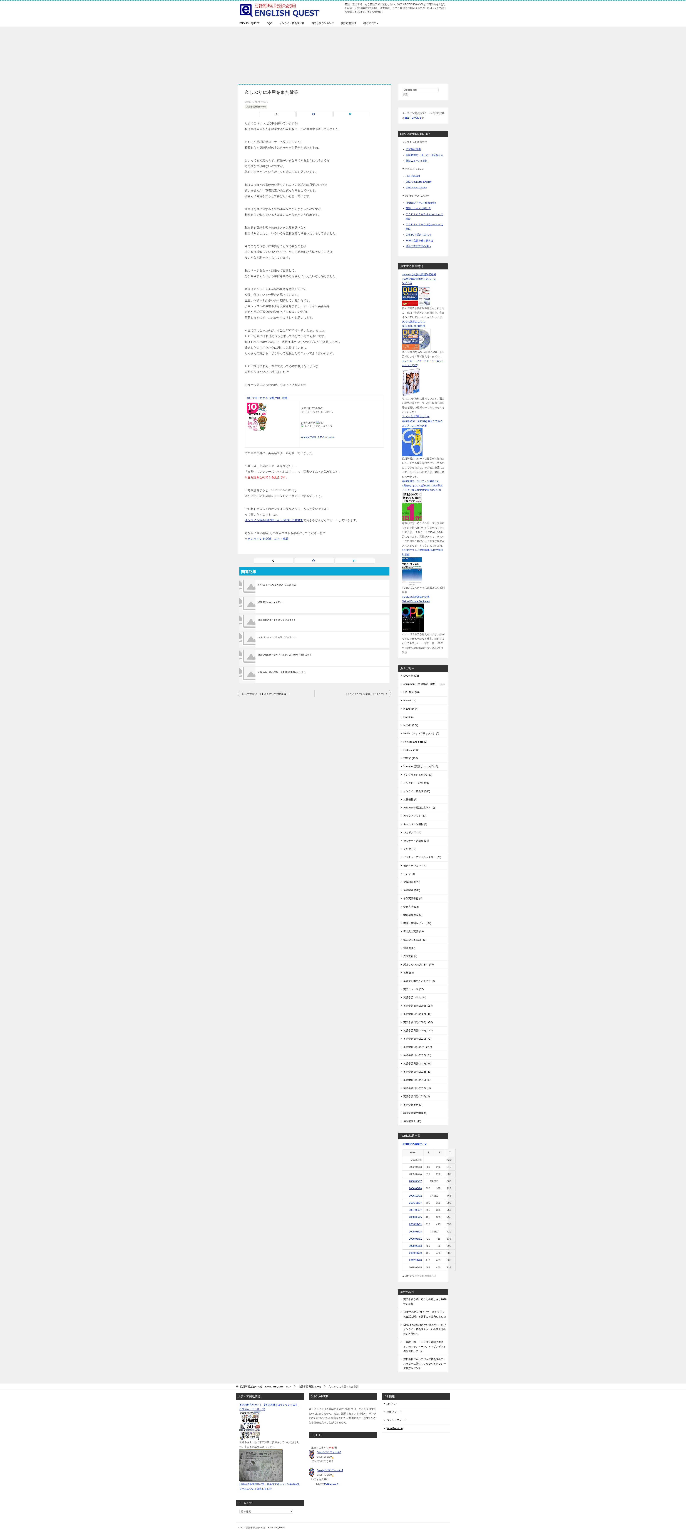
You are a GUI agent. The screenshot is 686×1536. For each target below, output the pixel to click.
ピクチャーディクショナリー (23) (422, 857)
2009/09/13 (415, 1245)
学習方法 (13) (411, 906)
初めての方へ (370, 23)
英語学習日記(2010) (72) (417, 1038)
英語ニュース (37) (413, 989)
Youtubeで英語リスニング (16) (420, 766)
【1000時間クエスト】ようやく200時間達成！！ (265, 693)
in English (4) (410, 708)
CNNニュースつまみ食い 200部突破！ (278, 585)
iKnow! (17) (409, 700)
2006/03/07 (415, 1181)
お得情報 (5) (410, 799)
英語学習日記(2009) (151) (418, 1030)
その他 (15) (409, 848)
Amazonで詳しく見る (313, 437)
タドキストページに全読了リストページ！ (367, 693)
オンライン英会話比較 (291, 23)
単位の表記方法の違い (418, 246)
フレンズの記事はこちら (415, 416)
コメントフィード (397, 1420)
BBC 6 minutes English (418, 181)
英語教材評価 (348, 23)
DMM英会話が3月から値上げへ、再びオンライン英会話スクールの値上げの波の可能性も (424, 1329)
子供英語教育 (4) (412, 898)
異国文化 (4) (410, 956)
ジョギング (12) (412, 832)
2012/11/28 (415, 1260)
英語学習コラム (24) (414, 997)
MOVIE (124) (410, 725)
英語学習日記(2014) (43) (417, 1071)
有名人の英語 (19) (413, 931)
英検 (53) (408, 972)
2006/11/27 (415, 1202)
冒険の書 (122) (411, 881)
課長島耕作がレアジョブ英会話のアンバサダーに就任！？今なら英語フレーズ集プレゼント (424, 1364)
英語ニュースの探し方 (418, 208)
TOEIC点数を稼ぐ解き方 (419, 240)
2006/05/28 (415, 1188)
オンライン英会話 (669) (416, 791)
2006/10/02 (415, 1195)
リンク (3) (409, 873)
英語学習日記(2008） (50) (418, 1022)
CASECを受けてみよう (419, 234)
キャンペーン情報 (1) (415, 824)
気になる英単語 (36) (414, 939)
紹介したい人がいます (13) (418, 964)
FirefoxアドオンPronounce (421, 202)
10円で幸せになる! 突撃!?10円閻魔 (267, 398)
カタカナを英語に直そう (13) (419, 807)
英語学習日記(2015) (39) (417, 1080)
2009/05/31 (415, 1238)
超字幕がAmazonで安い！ (271, 602)
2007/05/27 (415, 1210)
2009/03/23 (415, 1231)
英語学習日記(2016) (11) (417, 1088)
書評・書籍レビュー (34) (417, 923)
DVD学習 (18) (411, 675)
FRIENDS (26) (411, 692)
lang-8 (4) (408, 717)
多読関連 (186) (411, 890)
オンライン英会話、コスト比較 (268, 538)
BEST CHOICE (412, 117)
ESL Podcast (413, 175)
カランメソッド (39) (414, 815)
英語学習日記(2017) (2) (416, 1096)
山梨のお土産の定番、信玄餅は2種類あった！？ (282, 672)
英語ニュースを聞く (417, 160)
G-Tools (331, 437)
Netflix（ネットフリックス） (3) (421, 733)
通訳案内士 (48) (412, 1121)
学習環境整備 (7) (412, 915)
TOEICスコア (331, 1483)
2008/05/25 (415, 1217)
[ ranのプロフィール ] (329, 1452)
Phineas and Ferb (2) (415, 741)
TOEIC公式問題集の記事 (416, 596)
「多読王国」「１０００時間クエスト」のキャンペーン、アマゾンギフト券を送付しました (424, 1346)
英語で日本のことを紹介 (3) (419, 981)
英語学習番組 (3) (412, 1104)
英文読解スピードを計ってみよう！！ (277, 620)
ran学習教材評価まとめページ (419, 278)
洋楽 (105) (409, 948)
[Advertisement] (343, 54)
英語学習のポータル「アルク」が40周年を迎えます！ (285, 655)
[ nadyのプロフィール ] (330, 1470)
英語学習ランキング (323, 23)
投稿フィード (394, 1411)
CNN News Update (416, 187)
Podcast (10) (410, 750)
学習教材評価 (413, 149)
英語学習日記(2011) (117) (417, 1046)
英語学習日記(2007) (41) (417, 1013)
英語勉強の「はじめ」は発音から (424, 155)
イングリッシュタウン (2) (417, 774)
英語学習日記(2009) (256, 106)
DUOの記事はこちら (413, 321)
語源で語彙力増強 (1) (415, 1113)
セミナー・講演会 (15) (416, 840)
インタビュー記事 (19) (416, 783)
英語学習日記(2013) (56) (417, 1063)
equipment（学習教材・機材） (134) (424, 683)
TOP (265, 1386)
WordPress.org (395, 1428)
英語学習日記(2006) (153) (418, 1005)
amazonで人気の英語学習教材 (419, 274)
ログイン (392, 1403)
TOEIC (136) (410, 758)
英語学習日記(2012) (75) (417, 1055)
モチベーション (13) (414, 865)
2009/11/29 (415, 1253)
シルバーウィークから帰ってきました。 (278, 637)
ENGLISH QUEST (249, 23)
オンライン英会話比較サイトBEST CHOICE (274, 520)
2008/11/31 (415, 1224)
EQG (269, 23)
